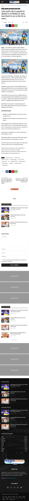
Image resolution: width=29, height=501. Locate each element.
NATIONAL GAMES (14, 161)
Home (2, 5)
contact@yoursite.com (11, 478)
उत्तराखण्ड (8, 5)
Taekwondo (11, 163)
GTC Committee (21, 159)
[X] (10, 25)
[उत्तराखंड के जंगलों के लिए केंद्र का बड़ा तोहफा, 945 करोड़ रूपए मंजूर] (5, 224)
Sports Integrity (5, 163)
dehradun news (17, 157)
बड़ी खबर (3, 8)
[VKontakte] (21, 487)
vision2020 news (5, 165)
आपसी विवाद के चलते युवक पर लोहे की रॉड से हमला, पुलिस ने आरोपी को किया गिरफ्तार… (21, 180)
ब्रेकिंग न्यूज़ (6, 8)
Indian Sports (4, 161)
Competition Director (9, 157)
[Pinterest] (13, 25)
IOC (8, 161)
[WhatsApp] (16, 25)
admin (5, 22)
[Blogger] (8, 487)
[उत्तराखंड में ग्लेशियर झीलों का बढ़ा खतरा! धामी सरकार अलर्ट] (5, 217)
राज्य (5, 5)
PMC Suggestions (22, 161)
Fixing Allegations (13, 159)
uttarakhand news (18, 163)
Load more (14, 339)
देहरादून (16, 8)
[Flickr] (14, 487)
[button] (2, 2)
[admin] (2, 22)
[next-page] (4, 229)
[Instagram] (18, 487)
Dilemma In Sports (5, 159)
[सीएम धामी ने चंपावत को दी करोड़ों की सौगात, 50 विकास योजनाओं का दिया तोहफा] (5, 335)
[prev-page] (2, 229)
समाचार (19, 8)
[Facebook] (7, 25)
